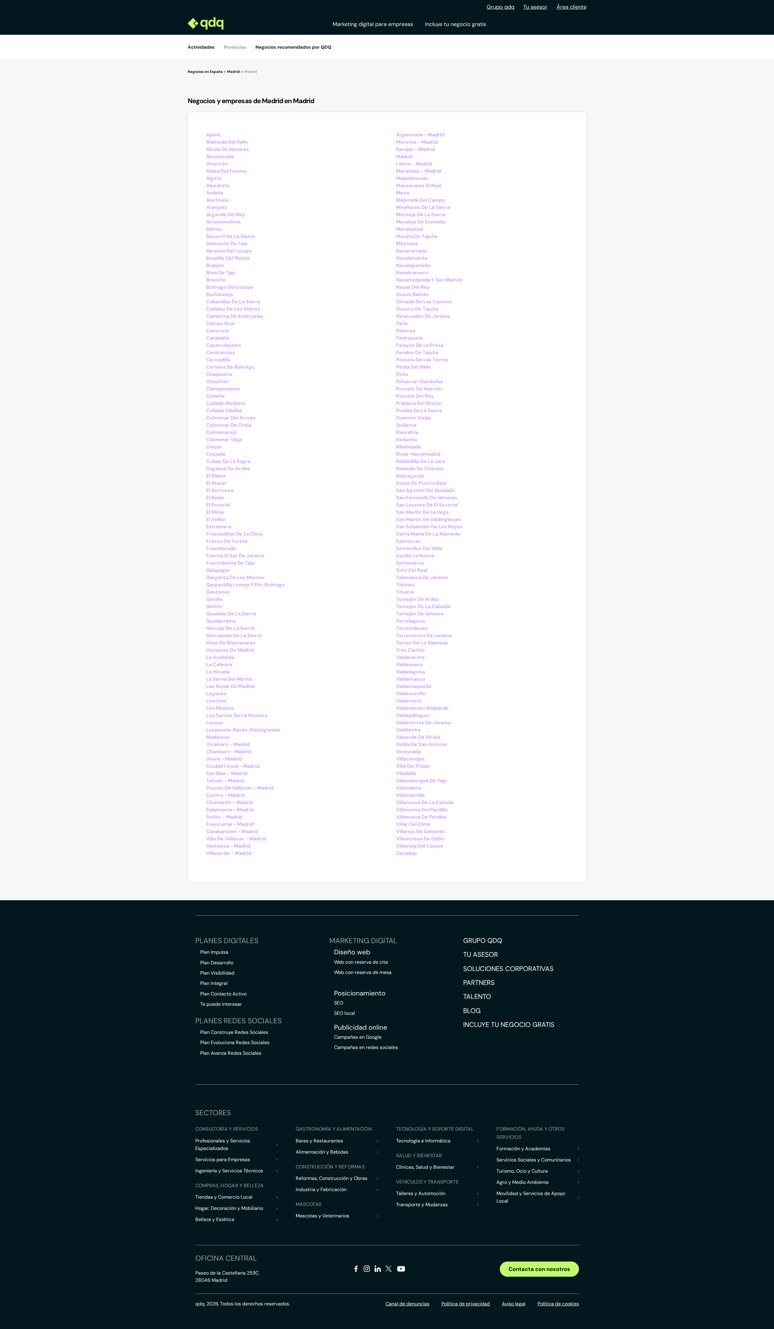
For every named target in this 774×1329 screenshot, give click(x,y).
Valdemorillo (410, 693)
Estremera (218, 526)
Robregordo (410, 476)
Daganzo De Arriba (228, 468)
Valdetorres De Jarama (423, 722)
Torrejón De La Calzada (423, 606)
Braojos (215, 265)
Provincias (235, 47)
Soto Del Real (411, 570)
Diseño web (352, 952)
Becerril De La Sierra (230, 236)
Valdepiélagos (412, 715)
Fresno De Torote (227, 541)
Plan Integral (214, 983)
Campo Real (220, 323)
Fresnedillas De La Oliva (234, 534)
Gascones (218, 592)
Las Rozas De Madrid (230, 686)
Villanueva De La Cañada (425, 802)
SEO (338, 1003)
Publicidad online (360, 1027)
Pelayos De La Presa (420, 345)
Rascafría (407, 432)
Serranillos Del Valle (419, 548)
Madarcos (218, 737)
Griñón (214, 606)
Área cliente (572, 7)
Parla (402, 323)
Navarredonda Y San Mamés (429, 280)
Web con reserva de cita (361, 962)
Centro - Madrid (225, 795)
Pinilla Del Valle (413, 367)
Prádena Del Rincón (419, 403)
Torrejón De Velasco (420, 614)
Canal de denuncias (407, 1304)
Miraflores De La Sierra (423, 207)
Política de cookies (558, 1304)
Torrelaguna (410, 621)
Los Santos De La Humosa (236, 715)
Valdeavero (409, 664)
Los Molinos (220, 708)
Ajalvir (213, 135)
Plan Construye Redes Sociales (234, 1032)
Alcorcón (217, 164)
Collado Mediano (226, 403)
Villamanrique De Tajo (421, 780)
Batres (214, 229)
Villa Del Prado (413, 766)
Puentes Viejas (413, 418)
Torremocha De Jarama (424, 635)
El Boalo (215, 497)
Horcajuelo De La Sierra (234, 635)
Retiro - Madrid (224, 817)
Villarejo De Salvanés (420, 831)
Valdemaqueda (413, 686)
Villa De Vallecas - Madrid (236, 839)
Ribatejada (408, 447)
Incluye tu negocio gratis (455, 24)
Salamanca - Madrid (229, 809)
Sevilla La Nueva (415, 555)
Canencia (217, 330)
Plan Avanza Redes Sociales (230, 1053)
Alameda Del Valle (227, 142)
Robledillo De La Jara (420, 461)
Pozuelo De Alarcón (419, 389)
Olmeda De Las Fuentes (424, 301)
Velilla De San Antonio (421, 744)
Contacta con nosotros (539, 1269)
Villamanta (408, 788)
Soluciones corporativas (508, 968)
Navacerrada (411, 251)
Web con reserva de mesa (363, 972)
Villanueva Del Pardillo (421, 809)
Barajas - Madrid (415, 149)
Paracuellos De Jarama (423, 316)
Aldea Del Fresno (226, 171)
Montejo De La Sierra (420, 214)
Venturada (408, 751)
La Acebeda (220, 657)
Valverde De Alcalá (418, 737)
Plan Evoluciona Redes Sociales (234, 1042)
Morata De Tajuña (416, 236)
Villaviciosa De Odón (420, 839)
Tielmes (405, 584)
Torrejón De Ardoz (417, 599)
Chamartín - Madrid (229, 802)
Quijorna (406, 425)
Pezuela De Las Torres (422, 360)
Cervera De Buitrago (230, 367)
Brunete (216, 280)
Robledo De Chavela (419, 468)
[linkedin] (378, 1270)
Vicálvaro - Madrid (228, 744)
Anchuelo (217, 200)
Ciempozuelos (223, 389)
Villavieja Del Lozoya (419, 846)
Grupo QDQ (482, 940)
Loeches (216, 701)
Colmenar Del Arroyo (230, 418)
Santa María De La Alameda (428, 534)
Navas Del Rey (413, 287)
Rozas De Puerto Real (421, 483)
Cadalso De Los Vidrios (233, 309)
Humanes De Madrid (230, 650)
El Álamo (216, 476)
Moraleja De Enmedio (421, 222)
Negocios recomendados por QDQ (293, 47)
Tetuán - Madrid (225, 780)
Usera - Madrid (224, 759)
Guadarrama (221, 621)
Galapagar (218, 570)
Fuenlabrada (221, 548)
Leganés (216, 693)
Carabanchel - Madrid (232, 831)
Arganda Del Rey (225, 214)
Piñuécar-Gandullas (419, 381)
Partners (479, 982)
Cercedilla (218, 360)
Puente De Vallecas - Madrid (239, 788)
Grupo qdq (500, 7)
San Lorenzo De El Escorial (427, 505)
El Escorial (218, 505)
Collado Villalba (224, 410)
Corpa (213, 447)
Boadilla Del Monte (228, 258)
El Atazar (216, 483)
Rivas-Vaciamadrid (418, 454)
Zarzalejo (406, 853)
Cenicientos (220, 352)
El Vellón (216, 519)
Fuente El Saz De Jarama (235, 555)
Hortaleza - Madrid (228, 846)
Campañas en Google (358, 1037)
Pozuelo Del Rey (415, 396)
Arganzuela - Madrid (420, 135)
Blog (472, 1010)
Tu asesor (535, 7)
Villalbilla (406, 773)
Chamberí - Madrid (228, 751)
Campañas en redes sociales (366, 1047)
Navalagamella (413, 265)
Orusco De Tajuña (417, 309)
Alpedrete (218, 185)
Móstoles (407, 243)
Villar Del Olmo (413, 824)
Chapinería (219, 374)
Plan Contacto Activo (223, 994)
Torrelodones (412, 628)
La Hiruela (217, 672)
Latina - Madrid (414, 164)
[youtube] (400, 1271)
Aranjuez (216, 207)
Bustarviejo (219, 294)
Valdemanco (410, 679)
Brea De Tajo (221, 272)
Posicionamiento (359, 993)
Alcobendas (220, 156)
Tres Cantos (410, 650)
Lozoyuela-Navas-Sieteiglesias (243, 730)
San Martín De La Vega (422, 512)
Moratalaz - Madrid (418, 171)
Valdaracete (410, 657)
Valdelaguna (410, 672)
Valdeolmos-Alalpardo (422, 708)
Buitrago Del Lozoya (229, 287)
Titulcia (405, 592)
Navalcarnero (412, 272)
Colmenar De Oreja (228, 425)
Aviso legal (513, 1304)
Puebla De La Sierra (419, 410)
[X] (388, 1270)
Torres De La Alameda (422, 643)
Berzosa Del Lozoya (229, 251)
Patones (405, 330)
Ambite (214, 193)
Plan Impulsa (214, 952)
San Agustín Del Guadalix (425, 490)
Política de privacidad (465, 1304)
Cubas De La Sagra (228, 461)
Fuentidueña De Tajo (230, 563)
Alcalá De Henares (227, 149)
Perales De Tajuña (417, 352)
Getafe (214, 599)
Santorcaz (408, 541)
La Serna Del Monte (229, 679)
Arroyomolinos (223, 222)
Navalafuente (412, 258)
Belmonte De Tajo (227, 243)
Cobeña (215, 396)
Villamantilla (410, 795)
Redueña (406, 439)
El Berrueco (220, 490)
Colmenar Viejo (224, 439)
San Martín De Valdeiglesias (428, 519)
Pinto (402, 374)
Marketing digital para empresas (373, 24)
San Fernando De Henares (426, 497)
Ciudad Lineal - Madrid (232, 766)
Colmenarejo (221, 432)
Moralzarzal (409, 229)
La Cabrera (219, 664)
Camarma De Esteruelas (234, 316)
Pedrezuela (409, 338)
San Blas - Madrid (226, 773)
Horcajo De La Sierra (230, 628)
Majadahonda (412, 178)
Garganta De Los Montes (235, 577)
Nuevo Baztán (412, 294)
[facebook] (356, 1270)
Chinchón (217, 381)
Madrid (404, 156)
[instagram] (367, 1270)
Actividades (201, 47)
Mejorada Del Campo (420, 200)
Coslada (215, 454)
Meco (402, 193)
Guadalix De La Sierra (231, 614)
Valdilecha (408, 730)
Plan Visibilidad (217, 973)
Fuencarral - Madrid (229, 824)
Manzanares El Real (418, 185)
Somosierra (410, 563)
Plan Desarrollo (216, 962)
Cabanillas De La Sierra (233, 301)
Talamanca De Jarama (422, 577)
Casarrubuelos (223, 345)
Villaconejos (410, 759)
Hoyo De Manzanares (230, 643)
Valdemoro (409, 701)
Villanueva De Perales (421, 817)
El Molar (215, 512)
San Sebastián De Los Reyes (429, 526)
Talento (477, 996)
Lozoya (214, 722)
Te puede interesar (221, 1004)
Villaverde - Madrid (228, 853)
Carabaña (217, 338)
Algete (214, 178)
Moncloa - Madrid (417, 142)
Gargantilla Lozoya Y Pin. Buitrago (245, 584)
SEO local (344, 1013)
